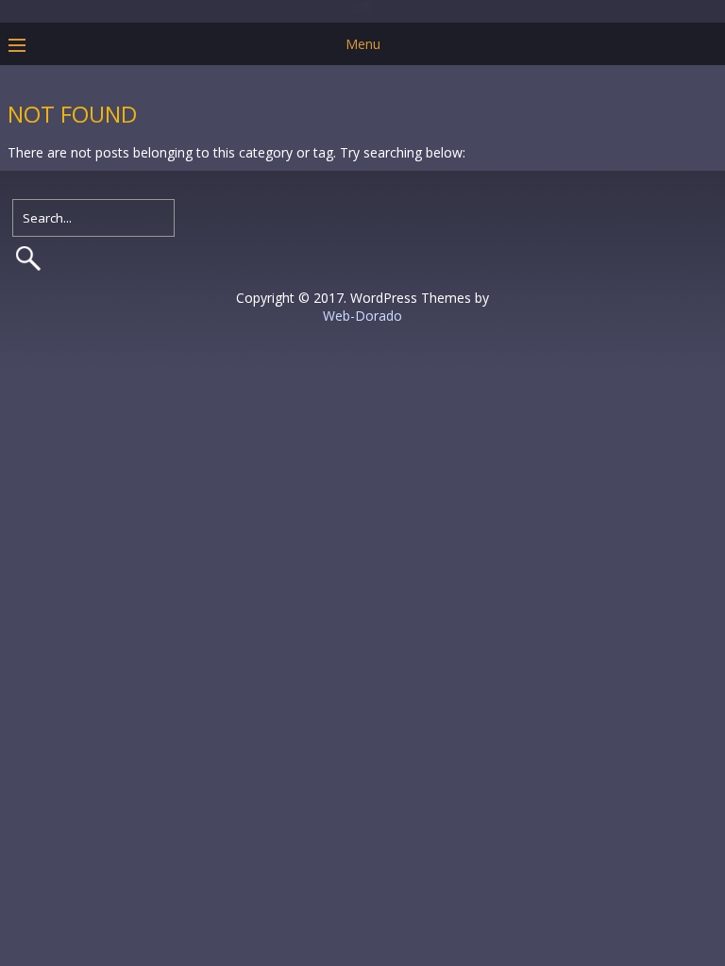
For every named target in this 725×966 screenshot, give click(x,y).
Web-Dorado (362, 316)
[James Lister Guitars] (362, 9)
